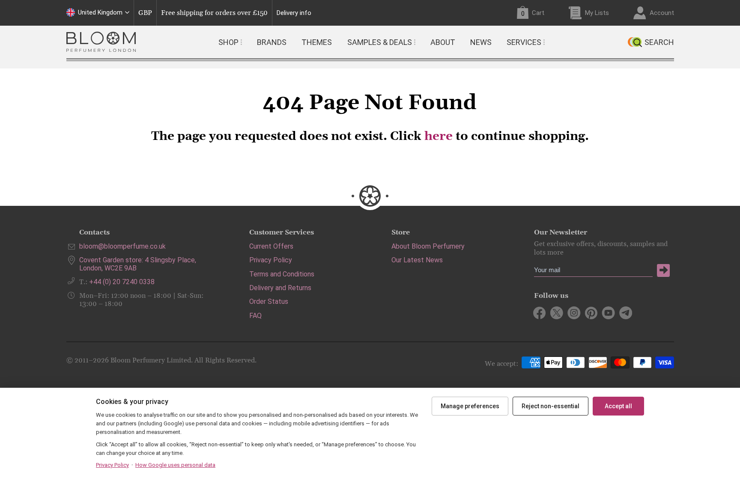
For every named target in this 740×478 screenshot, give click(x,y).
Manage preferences (470, 406)
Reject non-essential (550, 406)
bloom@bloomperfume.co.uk (122, 246)
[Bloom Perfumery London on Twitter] (557, 312)
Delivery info (294, 13)
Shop (228, 42)
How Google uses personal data (175, 465)
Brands (271, 42)
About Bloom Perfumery (428, 246)
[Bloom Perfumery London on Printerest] (591, 312)
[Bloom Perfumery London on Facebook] (539, 312)
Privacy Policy (270, 260)
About (442, 42)
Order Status (268, 301)
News (481, 42)
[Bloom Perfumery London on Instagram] (574, 312)
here (438, 136)
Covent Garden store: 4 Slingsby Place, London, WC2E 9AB (137, 264)
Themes (316, 42)
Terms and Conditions (281, 274)
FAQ (255, 316)
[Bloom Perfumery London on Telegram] (625, 312)
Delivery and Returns (280, 288)
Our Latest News (417, 260)
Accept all (618, 406)
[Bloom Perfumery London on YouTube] (608, 312)
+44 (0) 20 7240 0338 (122, 282)
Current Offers (271, 246)
